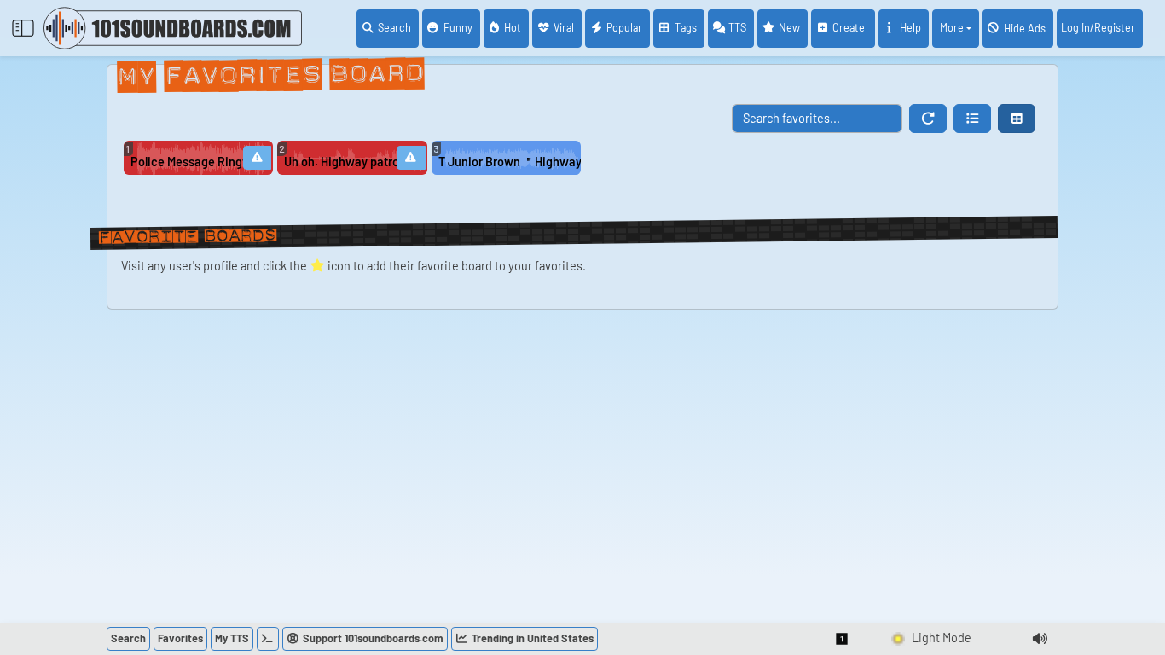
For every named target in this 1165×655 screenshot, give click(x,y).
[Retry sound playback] (257, 158)
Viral (564, 27)
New (789, 27)
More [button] (952, 27)
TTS (737, 27)
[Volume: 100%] (1039, 639)
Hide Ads (1025, 28)
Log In (1098, 27)
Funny (457, 27)
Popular (624, 27)
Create (849, 27)
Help (910, 27)
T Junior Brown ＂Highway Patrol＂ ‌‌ (509, 161)
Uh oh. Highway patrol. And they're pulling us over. (341, 161)
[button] (972, 118)
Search (394, 27)
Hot (512, 27)
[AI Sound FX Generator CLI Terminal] (268, 639)
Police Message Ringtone (187, 161)
